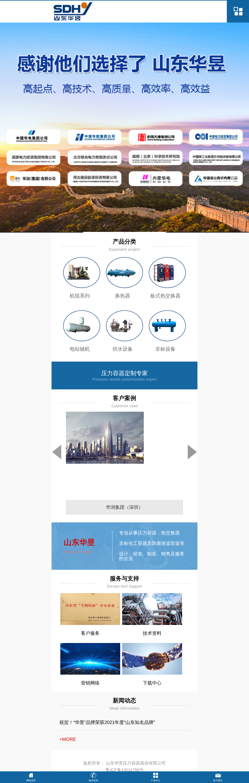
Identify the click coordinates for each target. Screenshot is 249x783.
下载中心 (152, 683)
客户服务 (90, 633)
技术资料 (152, 633)
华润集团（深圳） (124, 507)
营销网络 (90, 683)
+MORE (67, 739)
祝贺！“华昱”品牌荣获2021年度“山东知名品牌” (107, 722)
